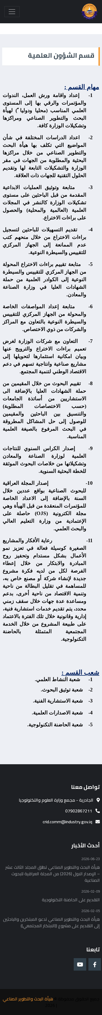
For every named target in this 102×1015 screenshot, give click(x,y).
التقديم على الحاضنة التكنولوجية (71, 900)
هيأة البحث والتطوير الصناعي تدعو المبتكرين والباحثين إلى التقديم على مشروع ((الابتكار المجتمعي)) (51, 922)
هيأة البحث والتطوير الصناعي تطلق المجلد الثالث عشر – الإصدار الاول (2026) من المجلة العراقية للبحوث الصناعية (52, 873)
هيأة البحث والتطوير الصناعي (28, 999)
